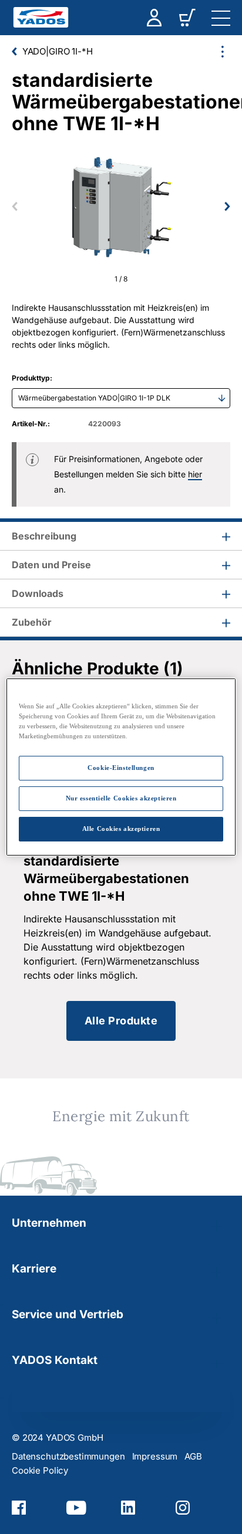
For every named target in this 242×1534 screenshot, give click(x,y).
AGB (193, 1456)
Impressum (155, 1456)
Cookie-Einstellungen (121, 767)
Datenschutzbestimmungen (68, 1456)
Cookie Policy (40, 1470)
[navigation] (221, 17)
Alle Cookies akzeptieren (121, 828)
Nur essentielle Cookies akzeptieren (121, 798)
